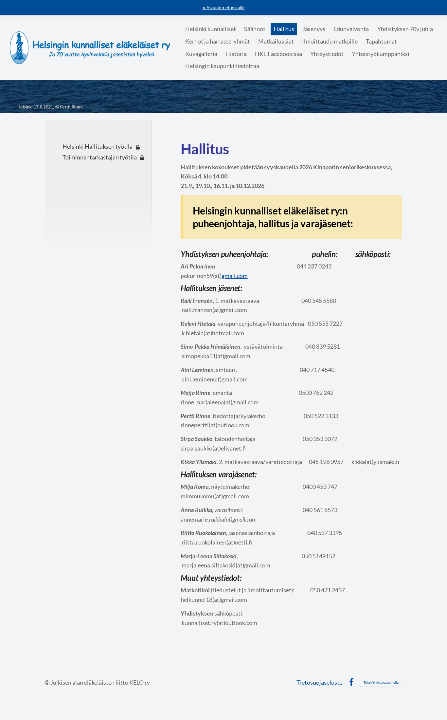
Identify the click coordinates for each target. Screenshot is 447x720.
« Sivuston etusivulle (224, 7)
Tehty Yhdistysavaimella (381, 682)
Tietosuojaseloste (319, 682)
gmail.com (235, 275)
